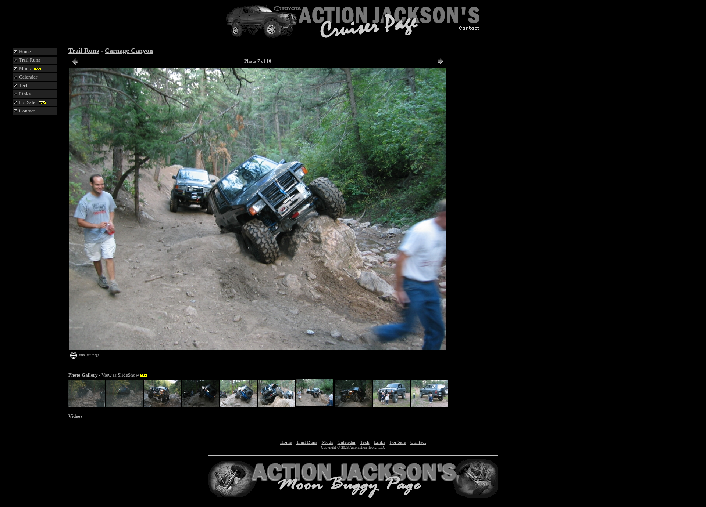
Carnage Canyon (129, 50)
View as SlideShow (120, 375)
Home (286, 442)
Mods (327, 442)
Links (379, 442)
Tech (365, 442)
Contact (418, 442)
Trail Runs (83, 50)
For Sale (398, 442)
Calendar (347, 442)
